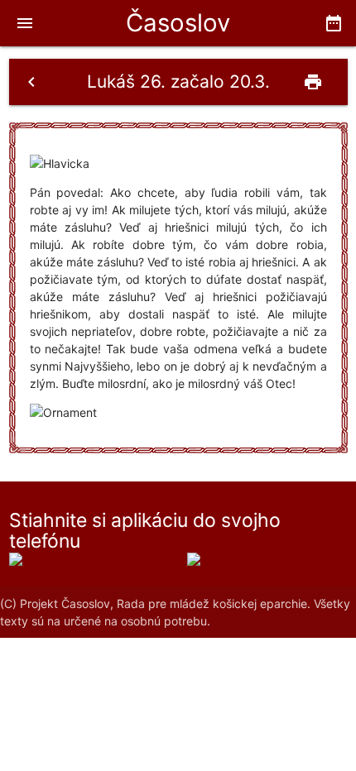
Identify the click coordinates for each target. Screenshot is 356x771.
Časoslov (178, 22)
